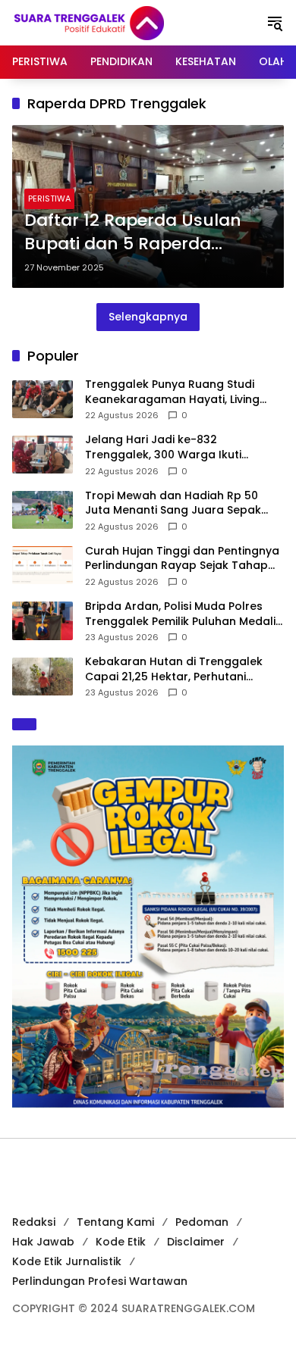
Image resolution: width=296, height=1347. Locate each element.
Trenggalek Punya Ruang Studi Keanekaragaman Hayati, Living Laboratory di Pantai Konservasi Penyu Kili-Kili (173, 392)
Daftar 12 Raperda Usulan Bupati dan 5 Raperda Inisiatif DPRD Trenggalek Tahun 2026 (132, 232)
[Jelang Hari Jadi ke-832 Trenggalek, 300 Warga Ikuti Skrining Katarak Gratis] (42, 454)
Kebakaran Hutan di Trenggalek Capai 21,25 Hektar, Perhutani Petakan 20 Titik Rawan (174, 669)
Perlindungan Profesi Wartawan (99, 1281)
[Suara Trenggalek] (117, 22)
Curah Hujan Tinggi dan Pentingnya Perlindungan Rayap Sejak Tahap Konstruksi (182, 558)
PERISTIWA (49, 198)
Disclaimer (196, 1241)
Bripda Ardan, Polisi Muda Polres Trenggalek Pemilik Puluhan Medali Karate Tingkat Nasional (180, 614)
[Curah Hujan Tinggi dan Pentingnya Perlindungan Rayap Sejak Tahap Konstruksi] (42, 565)
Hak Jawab (43, 1241)
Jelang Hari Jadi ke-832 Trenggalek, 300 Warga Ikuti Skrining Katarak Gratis (163, 447)
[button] (275, 23)
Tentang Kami (115, 1222)
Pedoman (201, 1222)
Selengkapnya (148, 316)
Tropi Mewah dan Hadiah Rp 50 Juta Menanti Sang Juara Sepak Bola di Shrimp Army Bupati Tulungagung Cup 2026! (173, 503)
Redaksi (33, 1222)
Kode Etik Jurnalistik (66, 1261)
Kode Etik (121, 1241)
